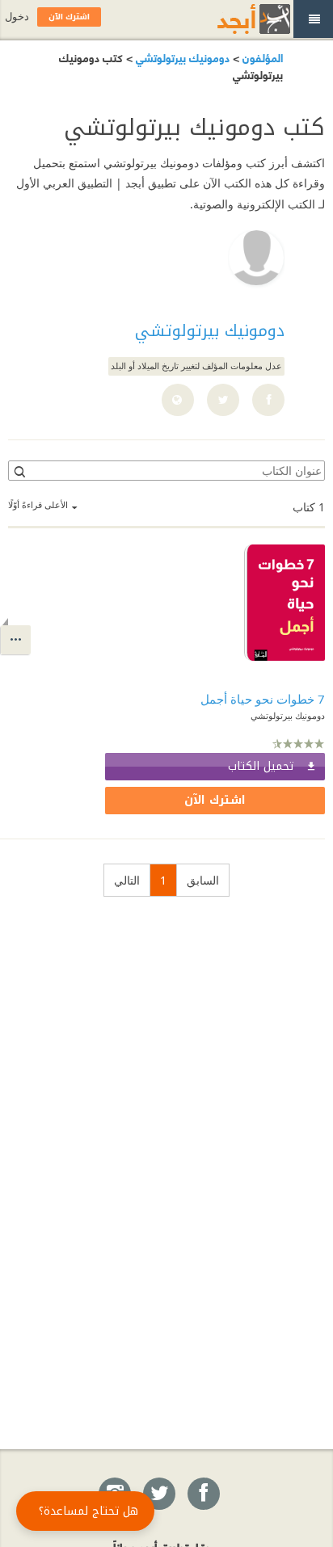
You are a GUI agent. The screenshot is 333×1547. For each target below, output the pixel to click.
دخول (17, 16)
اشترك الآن (215, 800)
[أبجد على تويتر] (158, 1494)
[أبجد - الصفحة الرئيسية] (233, 19)
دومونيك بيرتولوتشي (181, 57)
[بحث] (18, 471)
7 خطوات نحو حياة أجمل (262, 699)
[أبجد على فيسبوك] (203, 1494)
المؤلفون (261, 57)
